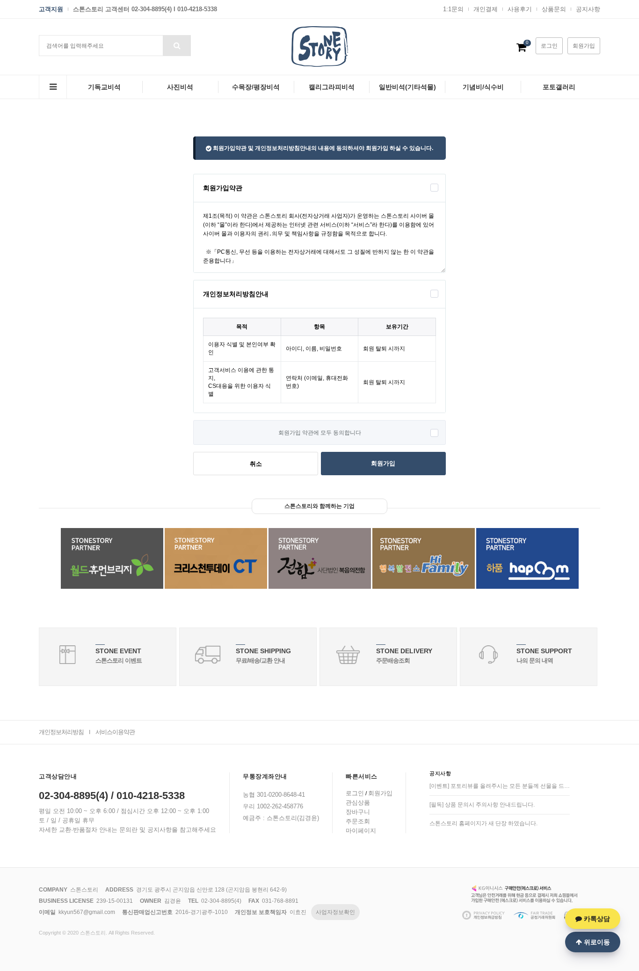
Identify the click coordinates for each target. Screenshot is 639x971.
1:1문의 (453, 9)
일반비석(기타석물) (407, 87)
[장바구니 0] (521, 49)
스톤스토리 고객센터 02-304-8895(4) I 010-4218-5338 (145, 9)
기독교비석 (104, 87)
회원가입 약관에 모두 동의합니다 (319, 432)
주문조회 (358, 821)
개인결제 (485, 9)
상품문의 (554, 9)
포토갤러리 (559, 87)
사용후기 (520, 9)
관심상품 (358, 802)
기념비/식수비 (483, 87)
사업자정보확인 (335, 912)
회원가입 (584, 46)
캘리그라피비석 (332, 87)
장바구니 (358, 811)
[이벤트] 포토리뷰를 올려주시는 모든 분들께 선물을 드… (499, 786)
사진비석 (180, 87)
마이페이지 (361, 830)
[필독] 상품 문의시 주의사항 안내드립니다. (482, 804)
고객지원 (51, 9)
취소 (256, 463)
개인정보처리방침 (61, 731)
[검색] (177, 45)
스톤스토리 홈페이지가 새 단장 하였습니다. (483, 823)
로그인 (549, 46)
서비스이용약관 (115, 731)
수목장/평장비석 (256, 87)
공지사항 (588, 9)
